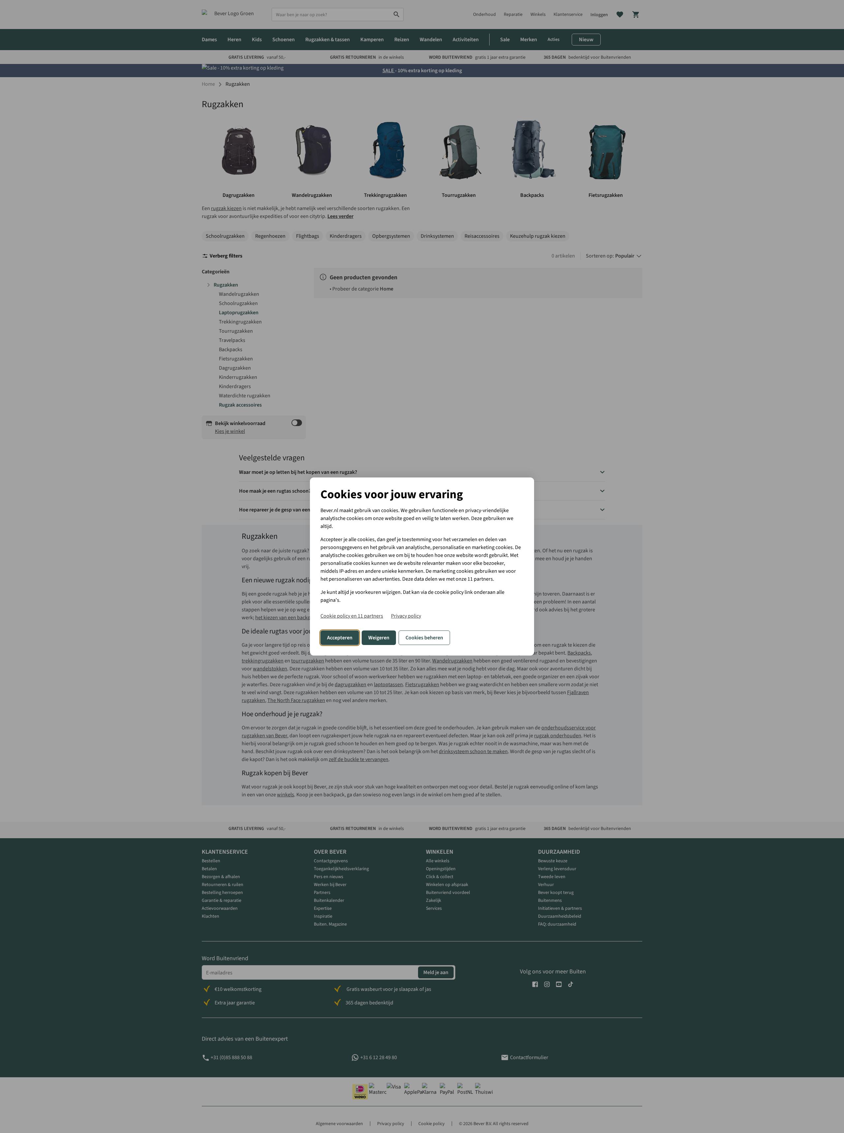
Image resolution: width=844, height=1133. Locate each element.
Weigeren (378, 637)
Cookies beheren (424, 637)
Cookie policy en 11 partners (351, 616)
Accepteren (339, 637)
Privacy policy (406, 616)
